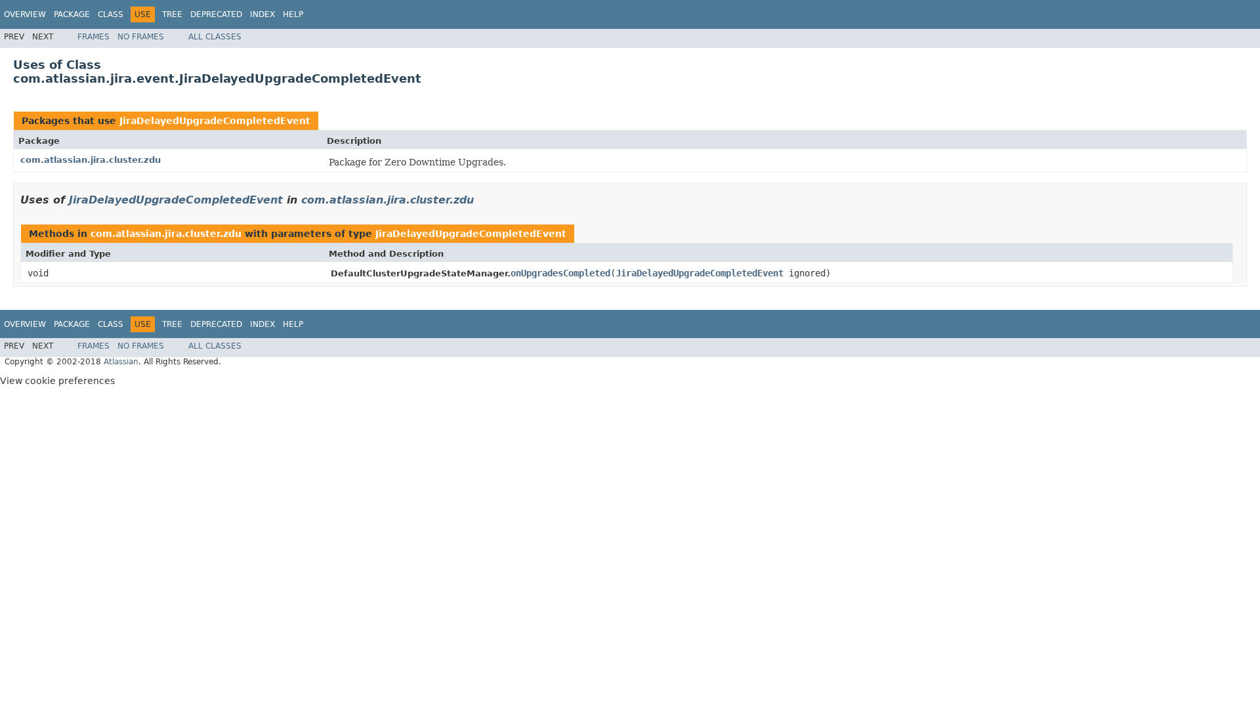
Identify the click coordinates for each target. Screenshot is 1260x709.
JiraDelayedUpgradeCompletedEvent (214, 121)
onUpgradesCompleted (560, 273)
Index (262, 14)
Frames (93, 36)
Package (72, 14)
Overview (25, 14)
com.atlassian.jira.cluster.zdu (90, 160)
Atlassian (121, 361)
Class (110, 14)
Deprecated (216, 14)
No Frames (140, 36)
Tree (172, 14)
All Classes (215, 36)
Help (293, 14)
